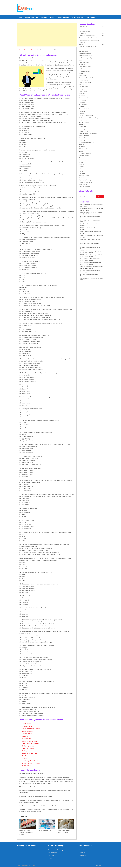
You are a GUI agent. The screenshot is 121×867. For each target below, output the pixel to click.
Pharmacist (25, 758)
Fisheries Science (84, 62)
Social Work (82, 93)
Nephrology (82, 126)
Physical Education (84, 71)
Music (80, 69)
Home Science (83, 91)
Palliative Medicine (84, 149)
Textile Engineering (84, 178)
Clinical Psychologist (28, 746)
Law (80, 49)
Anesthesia (82, 146)
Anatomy (81, 158)
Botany (81, 162)
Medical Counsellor (27, 731)
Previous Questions (84, 186)
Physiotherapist (26, 738)
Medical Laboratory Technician (31, 763)
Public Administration (85, 82)
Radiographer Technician (29, 753)
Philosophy (82, 64)
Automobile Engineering (85, 182)
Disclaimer (82, 858)
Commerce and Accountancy (87, 35)
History (81, 89)
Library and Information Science (87, 46)
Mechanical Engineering (85, 58)
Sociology (82, 73)
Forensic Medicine (84, 98)
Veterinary (82, 169)
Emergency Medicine (85, 153)
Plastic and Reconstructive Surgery (88, 133)
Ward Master (25, 756)
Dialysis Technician (27, 733)
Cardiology (82, 113)
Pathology (82, 102)
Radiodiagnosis (83, 144)
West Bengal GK (52, 852)
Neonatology (82, 124)
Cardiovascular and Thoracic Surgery (89, 118)
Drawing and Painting (85, 180)
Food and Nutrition (84, 175)
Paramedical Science (29, 50)
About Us (81, 850)
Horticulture (82, 173)
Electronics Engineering (85, 55)
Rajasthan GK (52, 855)
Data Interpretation (77, 17)
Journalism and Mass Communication (89, 38)
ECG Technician (26, 724)
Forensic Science (83, 86)
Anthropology (83, 184)
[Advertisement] (47, 34)
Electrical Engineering (85, 53)
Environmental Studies (85, 66)
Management (82, 84)
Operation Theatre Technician (30, 743)
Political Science (83, 80)
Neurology (82, 111)
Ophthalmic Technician (28, 748)
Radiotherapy (82, 160)
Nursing (81, 44)
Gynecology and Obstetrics (86, 142)
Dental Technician (27, 726)
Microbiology (82, 100)
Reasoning (44, 17)
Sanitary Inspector (27, 751)
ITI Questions (82, 33)
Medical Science (83, 29)
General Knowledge (63, 17)
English (52, 17)
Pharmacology (83, 104)
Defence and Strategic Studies (87, 78)
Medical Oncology (84, 122)
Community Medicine (85, 109)
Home (20, 17)
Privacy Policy (83, 855)
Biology (81, 60)
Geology (81, 166)
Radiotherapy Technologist (30, 761)
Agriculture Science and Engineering (89, 40)
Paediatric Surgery (84, 131)
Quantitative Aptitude (31, 17)
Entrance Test (83, 26)
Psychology (82, 75)
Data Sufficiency (91, 17)
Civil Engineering (83, 51)
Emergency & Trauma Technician (31, 728)
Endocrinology (83, 120)
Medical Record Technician (30, 741)
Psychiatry (82, 140)
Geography (82, 42)
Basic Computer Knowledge (56, 850)
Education (82, 95)
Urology (81, 151)
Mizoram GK (51, 858)
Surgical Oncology (84, 135)
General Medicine (83, 138)
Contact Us (82, 852)
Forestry (81, 171)
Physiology (82, 106)
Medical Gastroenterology (86, 115)
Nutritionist (25, 736)
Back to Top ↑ (100, 865)
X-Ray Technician (27, 765)
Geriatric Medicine (84, 155)
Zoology (81, 164)
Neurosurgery (83, 129)
